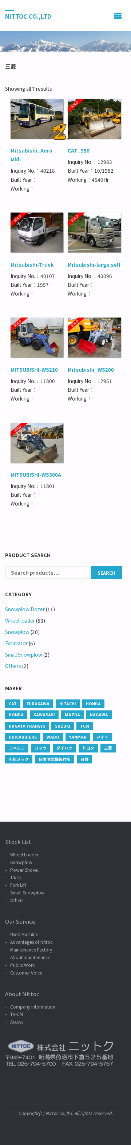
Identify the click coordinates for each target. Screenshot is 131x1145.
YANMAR (78, 737)
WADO (53, 737)
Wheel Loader (24, 854)
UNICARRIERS (23, 737)
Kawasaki (44, 714)
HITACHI (67, 703)
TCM (84, 726)
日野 (84, 759)
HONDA (93, 703)
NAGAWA (99, 714)
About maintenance (30, 957)
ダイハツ (64, 748)
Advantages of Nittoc (31, 942)
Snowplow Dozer (25, 609)
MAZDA (72, 714)
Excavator (16, 643)
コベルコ (17, 748)
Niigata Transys (27, 726)
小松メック (19, 759)
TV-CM (16, 1014)
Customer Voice (26, 972)
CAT (13, 703)
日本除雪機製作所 (55, 759)
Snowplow (17, 631)
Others (13, 665)
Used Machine (24, 934)
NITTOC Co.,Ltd (28, 15)
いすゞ (102, 737)
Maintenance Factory (31, 949)
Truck (15, 877)
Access (16, 1021)
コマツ (41, 748)
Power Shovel (24, 870)
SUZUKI (62, 726)
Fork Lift (18, 885)
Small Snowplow (23, 654)
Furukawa (38, 703)
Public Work (22, 965)
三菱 (108, 748)
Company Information (32, 1006)
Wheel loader (20, 620)
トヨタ (88, 748)
